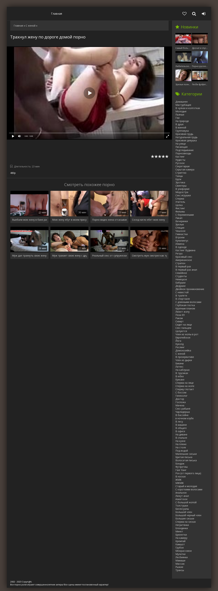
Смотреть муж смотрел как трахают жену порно (149, 255)
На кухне (180, 441)
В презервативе (184, 357)
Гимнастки (181, 234)
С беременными (184, 214)
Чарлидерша (182, 411)
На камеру (181, 537)
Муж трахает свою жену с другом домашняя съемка (69, 255)
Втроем (179, 237)
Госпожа (180, 402)
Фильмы (180, 211)
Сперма (179, 198)
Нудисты (180, 159)
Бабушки (180, 282)
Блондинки (181, 528)
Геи (177, 117)
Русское (180, 163)
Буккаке (179, 379)
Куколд (179, 344)
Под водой (181, 450)
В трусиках (181, 373)
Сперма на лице (184, 382)
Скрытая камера (184, 169)
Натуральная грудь (186, 137)
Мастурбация (183, 104)
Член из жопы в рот (186, 334)
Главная (56, 13)
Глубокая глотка (185, 305)
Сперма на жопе (184, 386)
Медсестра (181, 192)
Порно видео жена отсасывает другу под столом (109, 219)
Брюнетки (181, 534)
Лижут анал (182, 495)
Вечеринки (181, 221)
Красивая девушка (186, 140)
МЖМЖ (179, 483)
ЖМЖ (178, 479)
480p (13, 172)
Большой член (183, 512)
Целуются (181, 331)
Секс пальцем (183, 327)
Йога (178, 340)
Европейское (182, 337)
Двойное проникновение (189, 289)
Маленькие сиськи (186, 453)
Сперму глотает (184, 389)
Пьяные (179, 114)
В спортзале (182, 298)
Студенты (181, 276)
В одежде (181, 247)
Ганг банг (180, 470)
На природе (182, 121)
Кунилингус (181, 240)
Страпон (180, 263)
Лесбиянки (181, 557)
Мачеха (179, 405)
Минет (179, 531)
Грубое (179, 547)
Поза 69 (180, 315)
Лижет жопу (182, 311)
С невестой (182, 292)
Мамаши (180, 560)
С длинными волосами (188, 302)
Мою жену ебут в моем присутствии (69, 219)
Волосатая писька (186, 460)
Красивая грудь (184, 134)
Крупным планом (185, 308)
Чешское (180, 230)
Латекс (179, 366)
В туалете (181, 295)
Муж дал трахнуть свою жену (29, 255)
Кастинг (180, 156)
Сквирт (179, 321)
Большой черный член (188, 515)
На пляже (180, 444)
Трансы (179, 570)
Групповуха (182, 130)
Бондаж (179, 463)
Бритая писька (183, 457)
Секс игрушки (183, 195)
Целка (179, 205)
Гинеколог (181, 395)
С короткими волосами (188, 489)
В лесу (179, 421)
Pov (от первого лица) (188, 473)
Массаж (180, 563)
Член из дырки (183, 360)
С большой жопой (186, 502)
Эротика (180, 182)
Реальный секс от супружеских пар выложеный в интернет (109, 255)
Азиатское (181, 499)
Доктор (179, 399)
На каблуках (182, 369)
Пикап (178, 218)
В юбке (179, 376)
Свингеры (180, 185)
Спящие (179, 227)
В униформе (182, 188)
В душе (179, 124)
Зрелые (179, 224)
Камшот (180, 544)
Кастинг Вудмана (185, 250)
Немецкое (181, 279)
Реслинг (180, 347)
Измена (179, 243)
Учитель (180, 201)
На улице (180, 143)
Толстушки (181, 505)
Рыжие (179, 567)
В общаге (181, 428)
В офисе (180, 431)
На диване (181, 434)
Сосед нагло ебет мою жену (148, 219)
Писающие (181, 146)
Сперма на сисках (185, 521)
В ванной (180, 127)
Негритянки (182, 525)
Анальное (181, 492)
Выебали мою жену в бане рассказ (29, 219)
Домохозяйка (183, 350)
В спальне (181, 437)
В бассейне (182, 415)
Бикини (179, 363)
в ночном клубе (184, 418)
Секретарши (182, 166)
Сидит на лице (183, 324)
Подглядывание (184, 150)
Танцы (179, 176)
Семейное (181, 272)
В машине (181, 424)
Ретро (179, 253)
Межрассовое (183, 550)
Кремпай (180, 541)
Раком (179, 318)
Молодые (180, 111)
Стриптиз (180, 172)
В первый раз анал (186, 269)
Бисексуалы (182, 508)
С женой (180, 353)
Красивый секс (183, 256)
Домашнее (181, 101)
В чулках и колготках (187, 108)
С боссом (180, 392)
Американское (183, 260)
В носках (180, 476)
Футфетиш (181, 466)
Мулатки (180, 554)
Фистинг (180, 208)
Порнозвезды (183, 153)
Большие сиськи (184, 518)
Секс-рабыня (182, 408)
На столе (180, 447)
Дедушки (180, 285)
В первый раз (183, 266)
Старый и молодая (186, 486)
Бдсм (178, 179)
